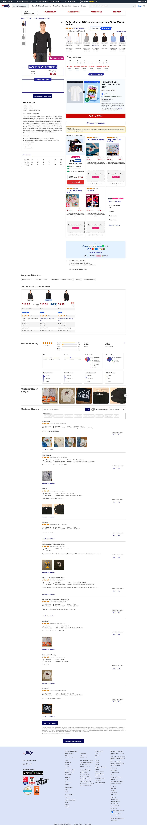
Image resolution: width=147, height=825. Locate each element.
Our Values (114, 792)
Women (97, 755)
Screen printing (58, 416)
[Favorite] (62, 22)
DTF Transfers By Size (114, 206)
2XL (107, 60)
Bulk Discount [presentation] (49, 12)
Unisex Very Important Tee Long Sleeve (65, 319)
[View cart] (144, 6)
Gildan (97, 769)
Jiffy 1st (48, 300)
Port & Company (100, 778)
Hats (66, 789)
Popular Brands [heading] (100, 767)
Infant (97, 764)
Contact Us (114, 770)
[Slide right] (125, 37)
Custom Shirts (66, 6)
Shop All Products (100, 782)
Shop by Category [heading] (71, 751)
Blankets (67, 806)
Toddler (97, 762)
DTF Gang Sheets (85, 767)
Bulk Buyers (43, 79)
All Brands (98, 780)
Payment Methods (116, 783)
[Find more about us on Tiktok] (31, 764)
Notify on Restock (96, 74)
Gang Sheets (113, 220)
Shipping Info (114, 779)
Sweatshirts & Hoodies (71, 758)
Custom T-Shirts (84, 774)
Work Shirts (68, 767)
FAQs (112, 774)
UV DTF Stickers (85, 764)
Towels (67, 802)
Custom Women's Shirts (87, 783)
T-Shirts (67, 755)
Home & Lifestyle (70, 800)
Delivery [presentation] (117, 12)
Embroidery (78, 416)
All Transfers (83, 755)
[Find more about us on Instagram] (27, 764)
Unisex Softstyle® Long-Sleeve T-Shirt (47, 319)
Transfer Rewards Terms (117, 810)
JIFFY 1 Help (115, 772)
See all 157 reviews (50, 723)
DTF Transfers (84, 758)
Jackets (67, 764)
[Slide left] (65, 37)
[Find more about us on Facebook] (24, 764)
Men (96, 758)
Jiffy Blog (113, 797)
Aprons (67, 804)
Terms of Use (87, 824)
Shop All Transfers (115, 201)
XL (99, 60)
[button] (42, 41)
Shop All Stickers (114, 225)
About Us (113, 788)
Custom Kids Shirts (85, 781)
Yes (114, 434)
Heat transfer (68, 416)
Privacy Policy (114, 803)
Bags (66, 791)
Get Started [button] (75, 182)
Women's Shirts (69, 772)
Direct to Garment (89, 416)
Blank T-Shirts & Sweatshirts (41, 6)
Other (116, 416)
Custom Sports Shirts (86, 785)
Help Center (114, 768)
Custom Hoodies (85, 776)
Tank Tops (68, 762)
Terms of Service (115, 806)
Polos (66, 760)
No (119, 434)
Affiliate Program (115, 794)
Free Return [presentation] (96, 12)
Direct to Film (48, 416)
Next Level (98, 776)
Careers (113, 790)
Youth (97, 760)
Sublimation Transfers (86, 762)
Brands (83, 6)
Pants (66, 779)
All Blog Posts (114, 799)
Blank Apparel (69, 753)
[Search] (133, 6)
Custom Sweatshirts (85, 779)
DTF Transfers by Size (86, 760)
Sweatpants (68, 782)
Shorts (67, 784)
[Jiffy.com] (5, 6)
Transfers (56, 6)
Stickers (76, 6)
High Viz (67, 797)
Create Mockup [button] (58, 58)
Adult (96, 753)
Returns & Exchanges (117, 781)
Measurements (27, 154)
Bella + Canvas (99, 771)
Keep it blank (108, 416)
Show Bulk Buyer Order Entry (73, 741)
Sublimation (113, 216)
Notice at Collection (116, 816)
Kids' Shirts (68, 774)
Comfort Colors (99, 773)
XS (70, 60)
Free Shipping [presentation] (73, 12)
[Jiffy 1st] (48, 295)
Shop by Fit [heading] (99, 751)
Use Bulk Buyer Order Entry (42, 96)
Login (140, 6)
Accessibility (114, 808)
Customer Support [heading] (117, 751)
